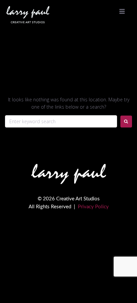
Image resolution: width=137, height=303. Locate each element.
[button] (122, 11)
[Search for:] (61, 121)
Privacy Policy (93, 206)
